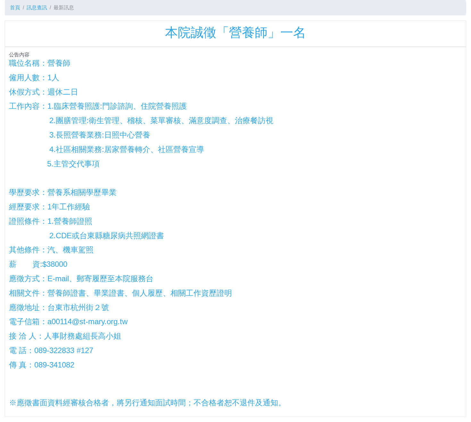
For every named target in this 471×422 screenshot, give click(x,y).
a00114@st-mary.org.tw (87, 321)
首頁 (15, 7)
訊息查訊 (37, 7)
